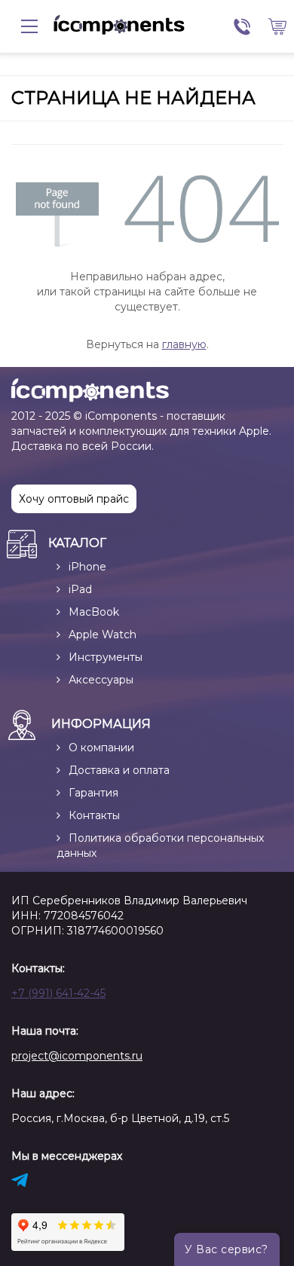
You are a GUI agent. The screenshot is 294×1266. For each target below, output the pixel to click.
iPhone (87, 566)
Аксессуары (101, 680)
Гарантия (93, 793)
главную (184, 344)
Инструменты (105, 657)
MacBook (94, 612)
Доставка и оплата (119, 770)
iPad (80, 589)
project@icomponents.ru (76, 1056)
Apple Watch (102, 634)
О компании (101, 747)
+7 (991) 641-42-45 (58, 993)
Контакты (94, 815)
